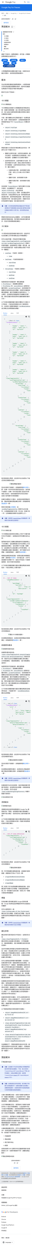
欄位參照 (25, 487)
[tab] (5, 313)
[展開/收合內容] (13, 32)
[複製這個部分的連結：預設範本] (12, 1058)
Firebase (3, 1222)
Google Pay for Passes (10, 7)
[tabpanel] (16, 395)
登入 (28, 2)
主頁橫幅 (13, 507)
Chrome (3, 1219)
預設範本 (4, 503)
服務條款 (3, 1190)
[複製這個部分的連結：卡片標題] (10, 101)
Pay (13, 2)
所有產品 (3, 1230)
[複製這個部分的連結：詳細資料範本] (14, 645)
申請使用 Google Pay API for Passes (11, 1197)
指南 (5, 15)
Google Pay (14, 13)
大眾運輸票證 (10, 66)
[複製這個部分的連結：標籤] (7, 898)
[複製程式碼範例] (29, 316)
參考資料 (13, 558)
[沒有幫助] (15, 19)
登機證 (5, 60)
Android (3, 1216)
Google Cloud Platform (7, 1225)
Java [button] (11, 313)
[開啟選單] (3, 2)
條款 (2, 1237)
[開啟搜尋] (25, 2)
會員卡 (6, 63)
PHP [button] (18, 313)
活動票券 (13, 60)
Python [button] (5, 313)
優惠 (14, 63)
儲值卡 (23, 60)
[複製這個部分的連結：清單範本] (10, 802)
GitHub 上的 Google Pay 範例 (9, 1205)
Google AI (4, 1228)
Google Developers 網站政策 (12, 1176)
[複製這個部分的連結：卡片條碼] (10, 527)
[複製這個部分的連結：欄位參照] (10, 931)
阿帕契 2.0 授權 (21, 1175)
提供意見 (6, 22)
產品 (7, 13)
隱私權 (7, 1237)
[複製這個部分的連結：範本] (7, 80)
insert (15, 1075)
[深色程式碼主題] (26, 316)
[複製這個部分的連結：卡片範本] (10, 226)
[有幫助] (12, 19)
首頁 (2, 13)
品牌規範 (23, 552)
